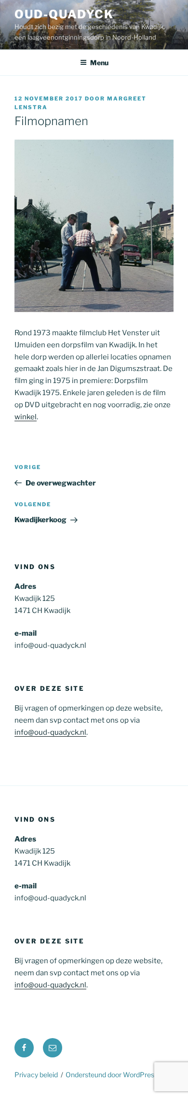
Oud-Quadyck (64, 14)
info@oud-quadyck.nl (50, 732)
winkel (25, 417)
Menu (99, 62)
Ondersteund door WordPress (112, 1074)
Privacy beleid (36, 1074)
